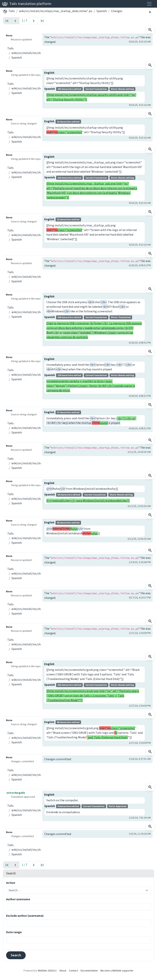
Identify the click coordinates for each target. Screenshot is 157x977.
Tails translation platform (30, 3)
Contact (73, 970)
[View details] (150, 30)
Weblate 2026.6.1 (47, 970)
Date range (14, 932)
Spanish (101, 11)
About (62, 970)
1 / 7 (24, 21)
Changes (116, 11)
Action (10, 883)
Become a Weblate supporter (117, 970)
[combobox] (76, 890)
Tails (11, 11)
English (49, 73)
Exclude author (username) (25, 916)
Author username (18, 899)
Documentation (89, 970)
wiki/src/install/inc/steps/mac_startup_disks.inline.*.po (55, 11)
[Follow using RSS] (150, 11)
